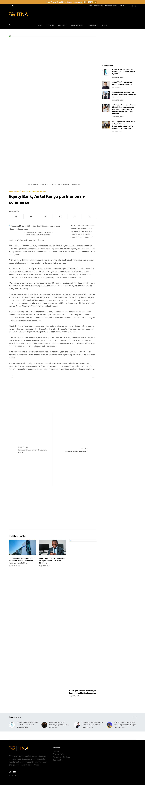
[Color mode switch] (13, 6)
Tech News (61, 25)
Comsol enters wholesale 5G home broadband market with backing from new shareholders (22, 560)
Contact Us (122, 5)
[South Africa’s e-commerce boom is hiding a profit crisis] (106, 85)
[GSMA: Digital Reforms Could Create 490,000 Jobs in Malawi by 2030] (106, 72)
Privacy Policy (98, 5)
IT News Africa (15, 756)
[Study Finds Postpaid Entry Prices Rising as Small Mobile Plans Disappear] (52, 547)
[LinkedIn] (60, 216)
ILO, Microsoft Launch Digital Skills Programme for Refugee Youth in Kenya (125, 724)
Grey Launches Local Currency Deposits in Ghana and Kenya (59, 724)
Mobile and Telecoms (39, 191)
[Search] (10, 25)
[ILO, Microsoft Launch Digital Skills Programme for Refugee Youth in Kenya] (109, 725)
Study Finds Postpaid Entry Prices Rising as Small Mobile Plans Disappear (52, 560)
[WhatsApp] (74, 216)
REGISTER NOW (90, 2)
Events (90, 5)
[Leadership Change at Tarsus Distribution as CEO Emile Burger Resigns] (77, 725)
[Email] (89, 216)
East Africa (27, 191)
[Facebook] (129, 6)
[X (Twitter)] (132, 6)
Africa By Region (77, 25)
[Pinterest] (45, 216)
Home (39, 25)
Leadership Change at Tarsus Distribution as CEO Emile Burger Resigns (92, 724)
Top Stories (50, 25)
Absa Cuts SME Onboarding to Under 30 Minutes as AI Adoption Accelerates (124, 95)
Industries (92, 25)
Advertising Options (111, 5)
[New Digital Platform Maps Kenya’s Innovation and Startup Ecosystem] (83, 613)
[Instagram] (135, 6)
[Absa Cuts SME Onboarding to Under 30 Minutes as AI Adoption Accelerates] (106, 95)
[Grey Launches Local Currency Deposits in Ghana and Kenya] (44, 725)
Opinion (104, 25)
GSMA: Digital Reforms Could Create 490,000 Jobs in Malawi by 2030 (123, 72)
